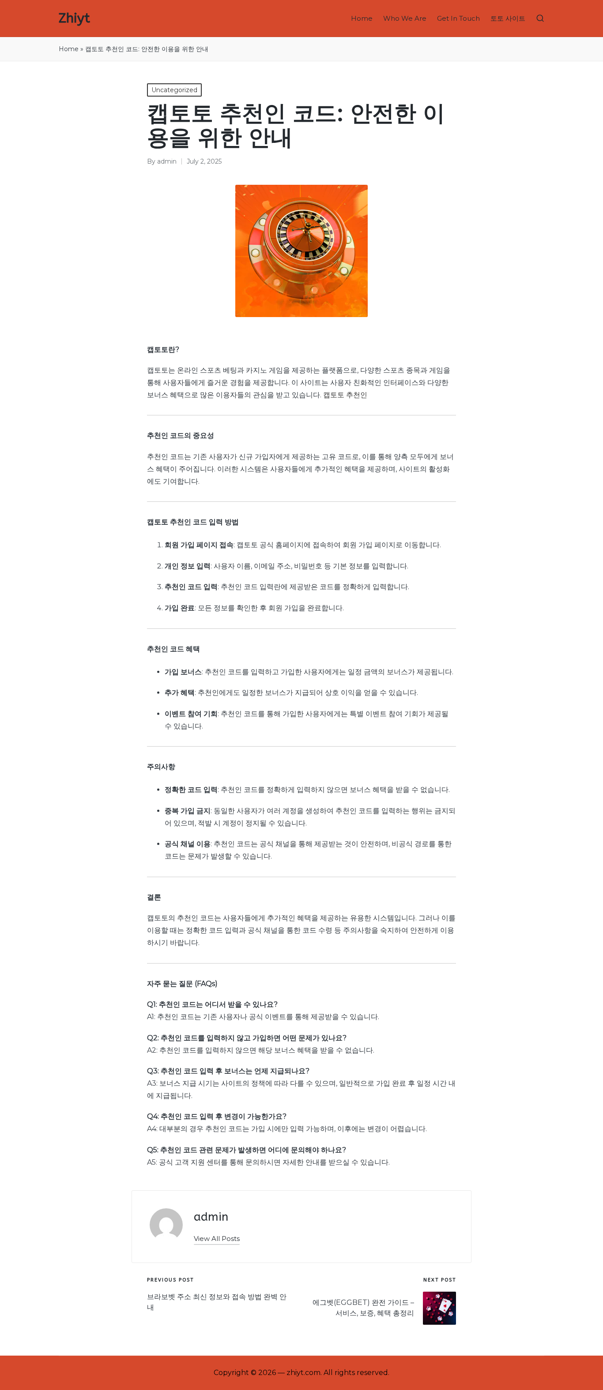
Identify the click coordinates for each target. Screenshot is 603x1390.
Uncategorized (174, 90)
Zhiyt (74, 18)
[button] (217, 1238)
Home (69, 49)
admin (211, 1217)
